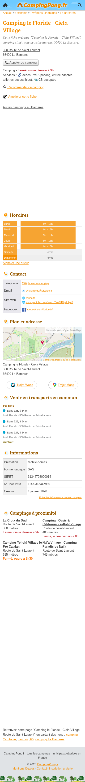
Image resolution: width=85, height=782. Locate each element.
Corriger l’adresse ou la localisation (62, 359)
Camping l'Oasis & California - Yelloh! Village (61, 522)
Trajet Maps (66, 385)
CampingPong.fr (47, 764)
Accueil (5, 5)
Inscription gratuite (61, 768)
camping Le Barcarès (49, 739)
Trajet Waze (25, 385)
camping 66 (26, 739)
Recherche (80, 5)
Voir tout (8, 442)
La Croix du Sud (15, 520)
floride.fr (30, 298)
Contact (42, 768)
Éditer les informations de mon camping (60, 497)
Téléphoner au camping (35, 283)
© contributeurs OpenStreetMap (63, 330)
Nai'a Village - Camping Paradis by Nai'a (59, 544)
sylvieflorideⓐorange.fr (39, 290)
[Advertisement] (42, 159)
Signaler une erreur (16, 263)
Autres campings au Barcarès (23, 107)
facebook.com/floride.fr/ (39, 309)
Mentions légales (23, 768)
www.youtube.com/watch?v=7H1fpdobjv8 (49, 302)
